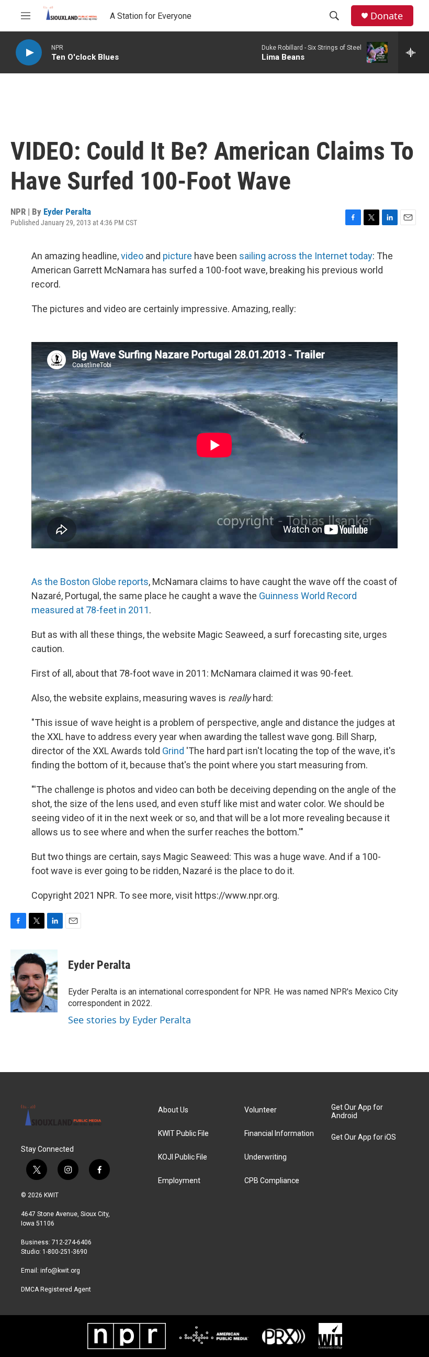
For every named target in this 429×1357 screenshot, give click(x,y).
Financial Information (279, 1134)
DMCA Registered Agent (56, 1289)
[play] (28, 53)
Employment (179, 1181)
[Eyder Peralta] (34, 981)
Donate (386, 15)
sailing (252, 255)
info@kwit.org (60, 1270)
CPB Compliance (271, 1181)
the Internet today (335, 255)
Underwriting (265, 1157)
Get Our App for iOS (363, 1137)
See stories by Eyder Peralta (129, 1019)
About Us (173, 1110)
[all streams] (413, 52)
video (132, 255)
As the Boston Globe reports (90, 581)
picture (177, 255)
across (282, 255)
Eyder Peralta (67, 211)
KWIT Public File (183, 1134)
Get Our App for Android (357, 1112)
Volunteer (260, 1110)
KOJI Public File (182, 1157)
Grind (173, 750)
